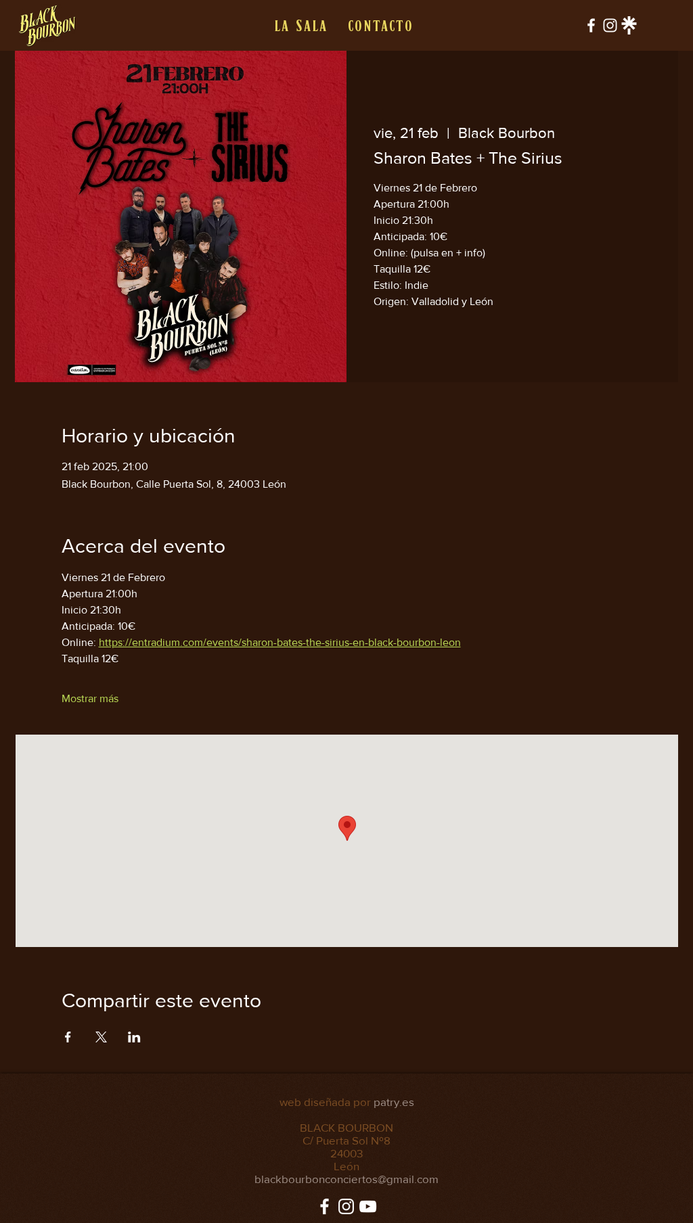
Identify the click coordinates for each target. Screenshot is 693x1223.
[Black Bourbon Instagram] (610, 25)
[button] (300, 25)
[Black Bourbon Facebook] (591, 25)
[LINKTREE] (629, 25)
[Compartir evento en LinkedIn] (134, 1037)
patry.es (394, 1101)
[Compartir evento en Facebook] (68, 1037)
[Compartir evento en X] (101, 1037)
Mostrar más (90, 698)
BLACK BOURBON (346, 1127)
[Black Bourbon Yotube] (367, 1206)
